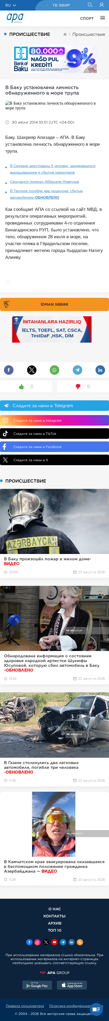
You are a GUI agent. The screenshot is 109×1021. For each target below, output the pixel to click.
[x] (46, 942)
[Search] (89, 5)
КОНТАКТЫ (54, 916)
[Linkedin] (71, 942)
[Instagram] (37, 942)
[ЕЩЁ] (101, 18)
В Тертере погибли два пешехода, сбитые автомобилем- (46, 194)
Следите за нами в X (30, 460)
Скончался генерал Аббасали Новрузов (44, 181)
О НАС (54, 909)
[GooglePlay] (37, 986)
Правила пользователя (25, 1006)
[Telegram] (63, 942)
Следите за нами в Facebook (37, 447)
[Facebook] (29, 942)
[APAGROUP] (54, 972)
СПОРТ (87, 18)
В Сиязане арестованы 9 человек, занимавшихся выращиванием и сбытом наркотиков (53, 169)
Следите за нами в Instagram (37, 420)
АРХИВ (54, 923)
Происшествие (88, 34)
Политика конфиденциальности (76, 1006)
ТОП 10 (54, 930)
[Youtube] (54, 942)
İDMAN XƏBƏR (54, 304)
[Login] (102, 5)
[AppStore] (72, 986)
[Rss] (80, 942)
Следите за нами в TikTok (34, 434)
